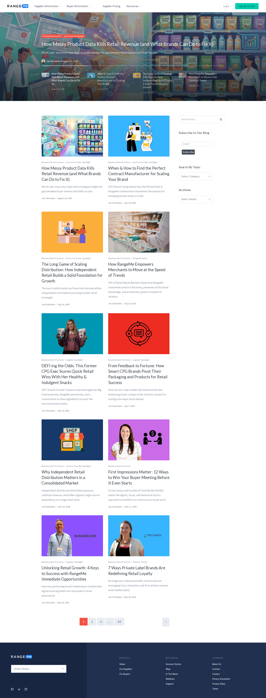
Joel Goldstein (48, 304)
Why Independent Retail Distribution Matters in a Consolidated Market (63, 477)
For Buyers (124, 673)
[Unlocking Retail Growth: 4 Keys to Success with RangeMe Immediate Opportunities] (72, 535)
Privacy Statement (221, 678)
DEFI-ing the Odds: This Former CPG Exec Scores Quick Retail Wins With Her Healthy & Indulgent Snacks (69, 374)
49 (119, 622)
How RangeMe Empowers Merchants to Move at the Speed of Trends (136, 270)
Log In (226, 6)
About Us (216, 664)
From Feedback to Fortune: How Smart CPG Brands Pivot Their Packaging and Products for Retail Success (137, 374)
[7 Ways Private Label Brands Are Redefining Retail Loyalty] (139, 535)
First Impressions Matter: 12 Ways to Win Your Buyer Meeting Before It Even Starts (138, 477)
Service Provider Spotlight (74, 36)
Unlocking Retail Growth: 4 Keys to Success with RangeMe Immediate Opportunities (70, 573)
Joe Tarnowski (53, 61)
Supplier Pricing (111, 6)
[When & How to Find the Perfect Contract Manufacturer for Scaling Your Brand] (139, 136)
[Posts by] (44, 61)
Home (122, 664)
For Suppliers (125, 669)
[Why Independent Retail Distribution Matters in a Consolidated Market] (72, 439)
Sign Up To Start (247, 6)
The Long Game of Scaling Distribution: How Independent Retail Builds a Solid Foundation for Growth (72, 272)
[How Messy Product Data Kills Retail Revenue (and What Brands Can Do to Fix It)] (72, 136)
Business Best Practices (52, 36)
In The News (172, 673)
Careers (216, 673)
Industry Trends (140, 562)
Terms (215, 688)
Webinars (170, 678)
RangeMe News (140, 258)
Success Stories (173, 664)
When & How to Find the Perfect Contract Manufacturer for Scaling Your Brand (138, 174)
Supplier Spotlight (74, 359)
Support (170, 683)
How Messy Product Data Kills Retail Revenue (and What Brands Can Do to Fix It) (128, 44)
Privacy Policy (218, 683)
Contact (216, 669)
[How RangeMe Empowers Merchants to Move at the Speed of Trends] (139, 232)
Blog (168, 669)
